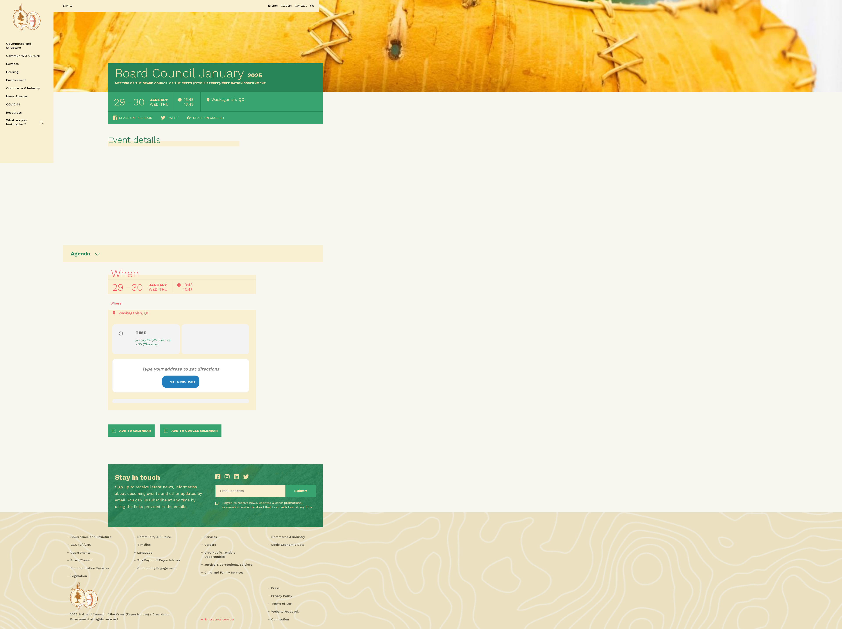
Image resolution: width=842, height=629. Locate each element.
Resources (14, 112)
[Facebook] (218, 476)
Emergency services (219, 619)
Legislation (78, 576)
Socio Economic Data (287, 544)
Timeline (144, 544)
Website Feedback (285, 611)
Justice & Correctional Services (228, 564)
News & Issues (17, 96)
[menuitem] (312, 5)
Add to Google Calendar (194, 430)
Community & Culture (23, 55)
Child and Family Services (223, 572)
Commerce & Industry (23, 88)
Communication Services (89, 568)
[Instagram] (228, 476)
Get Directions (182, 381)
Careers (210, 544)
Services (12, 64)
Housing (12, 72)
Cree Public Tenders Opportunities (219, 555)
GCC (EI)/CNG (80, 544)
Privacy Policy (281, 596)
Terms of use (281, 603)
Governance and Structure (18, 45)
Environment (16, 80)
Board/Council (81, 560)
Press (275, 588)
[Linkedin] (237, 476)
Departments (80, 552)
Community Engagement (156, 568)
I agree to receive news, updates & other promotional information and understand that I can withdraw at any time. (249, 508)
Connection (280, 619)
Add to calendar (135, 430)
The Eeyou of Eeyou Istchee (158, 560)
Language (144, 552)
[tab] (193, 253)
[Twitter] (246, 476)
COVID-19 (13, 104)
